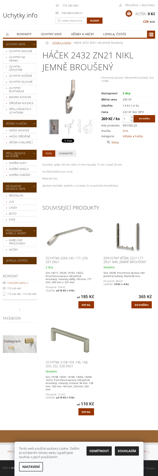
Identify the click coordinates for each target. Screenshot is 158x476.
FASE (12, 219)
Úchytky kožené (20, 76)
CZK (146, 21)
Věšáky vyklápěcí (21, 142)
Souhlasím (127, 451)
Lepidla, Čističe (114, 34)
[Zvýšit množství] (132, 117)
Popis (48, 153)
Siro (125, 131)
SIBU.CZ (11, 451)
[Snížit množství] (132, 120)
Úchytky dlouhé (21, 82)
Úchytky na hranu (17, 58)
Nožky (13, 249)
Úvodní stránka (7, 34)
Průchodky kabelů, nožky (16, 232)
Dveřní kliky (17, 163)
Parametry (66, 153)
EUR (152, 21)
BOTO (13, 213)
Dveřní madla (19, 169)
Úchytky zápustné (16, 68)
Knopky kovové (20, 97)
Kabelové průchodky (17, 241)
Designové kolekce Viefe (15, 187)
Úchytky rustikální (16, 89)
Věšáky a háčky (82, 34)
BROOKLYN (16, 195)
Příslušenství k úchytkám (20, 110)
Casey (13, 207)
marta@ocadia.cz (17, 282)
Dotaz (115, 142)
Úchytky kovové (20, 51)
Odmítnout (99, 451)
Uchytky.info (20, 15)
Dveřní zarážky (19, 175)
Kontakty (24, 34)
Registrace (148, 5)
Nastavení (31, 467)
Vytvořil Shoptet (146, 468)
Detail (86, 305)
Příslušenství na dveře (15, 154)
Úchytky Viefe (51, 34)
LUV (11, 201)
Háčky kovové (19, 130)
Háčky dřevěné (19, 136)
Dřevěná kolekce (21, 103)
